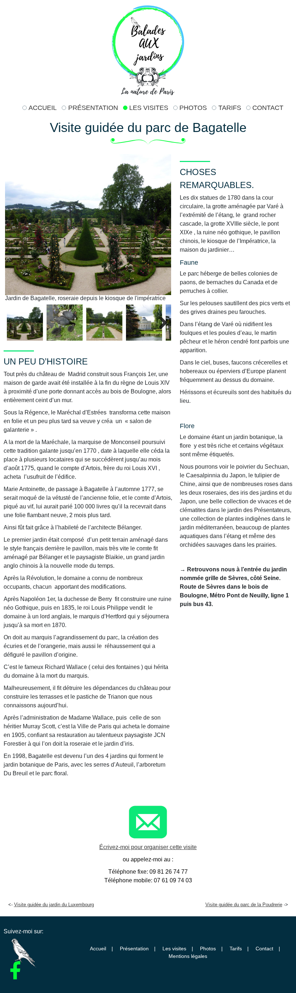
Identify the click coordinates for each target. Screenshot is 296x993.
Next (160, 228)
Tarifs (229, 107)
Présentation (93, 107)
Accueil (43, 107)
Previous (16, 228)
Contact (267, 107)
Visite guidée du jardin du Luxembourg (54, 904)
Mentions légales (188, 956)
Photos (193, 107)
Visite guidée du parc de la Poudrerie (243, 904)
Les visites (148, 107)
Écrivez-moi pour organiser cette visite (148, 847)
